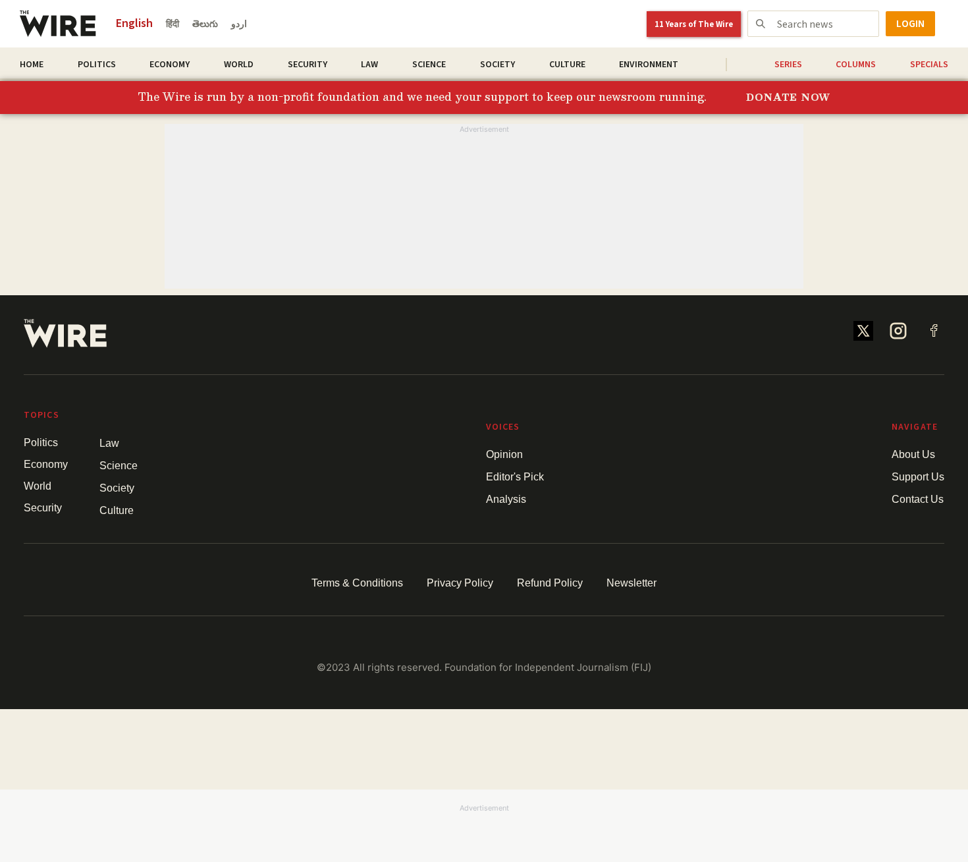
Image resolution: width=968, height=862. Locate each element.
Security (307, 64)
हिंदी (172, 24)
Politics (97, 64)
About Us (913, 454)
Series (788, 64)
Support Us (918, 476)
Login (910, 23)
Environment (648, 64)
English (134, 23)
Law (369, 64)
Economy (169, 64)
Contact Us (918, 499)
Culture (567, 64)
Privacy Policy (460, 583)
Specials (929, 64)
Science (429, 64)
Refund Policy (550, 583)
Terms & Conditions (357, 583)
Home (31, 64)
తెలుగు (205, 24)
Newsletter (631, 583)
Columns (856, 64)
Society (497, 64)
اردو (239, 24)
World (239, 64)
